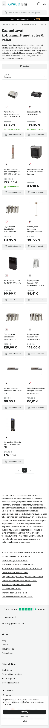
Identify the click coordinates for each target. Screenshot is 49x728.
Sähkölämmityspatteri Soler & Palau (17, 597)
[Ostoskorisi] (39, 3)
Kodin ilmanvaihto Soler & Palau (16, 556)
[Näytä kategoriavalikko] (4, 3)
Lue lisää (7, 704)
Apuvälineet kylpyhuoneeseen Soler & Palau (22, 568)
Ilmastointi (15, 24)
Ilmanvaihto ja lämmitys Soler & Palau (18, 564)
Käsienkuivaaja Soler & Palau (14, 560)
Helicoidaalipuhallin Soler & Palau (16, 584)
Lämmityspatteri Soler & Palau (15, 572)
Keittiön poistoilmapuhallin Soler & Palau (19, 580)
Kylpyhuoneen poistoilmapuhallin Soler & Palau (22, 576)
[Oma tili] (44, 3)
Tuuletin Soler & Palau (11, 588)
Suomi (8, 690)
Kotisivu (5, 24)
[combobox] (24, 12)
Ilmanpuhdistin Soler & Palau (14, 593)
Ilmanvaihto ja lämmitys (30, 24)
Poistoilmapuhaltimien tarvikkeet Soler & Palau (22, 552)
